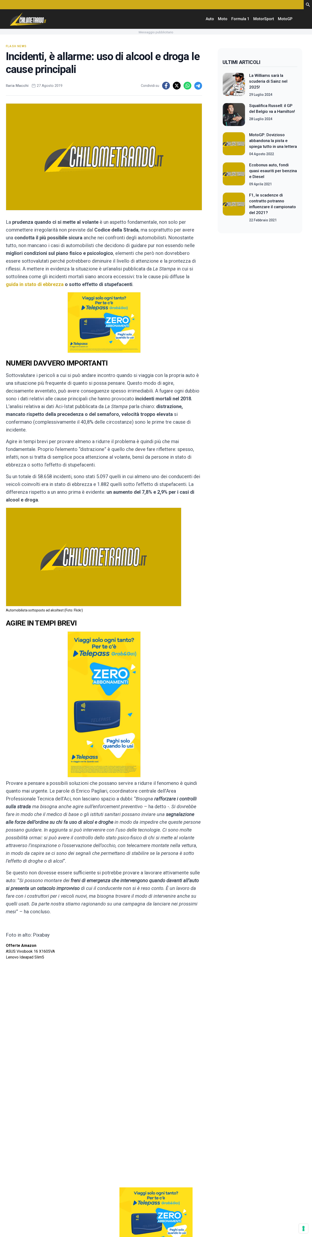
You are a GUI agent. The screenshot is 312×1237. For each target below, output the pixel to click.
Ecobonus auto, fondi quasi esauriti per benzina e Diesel (273, 170)
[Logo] (28, 19)
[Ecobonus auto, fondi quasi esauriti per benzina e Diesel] (234, 174)
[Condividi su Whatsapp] (187, 86)
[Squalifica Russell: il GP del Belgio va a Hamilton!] (234, 114)
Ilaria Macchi (17, 85)
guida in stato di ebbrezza (35, 284)
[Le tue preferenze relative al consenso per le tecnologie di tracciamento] (303, 1228)
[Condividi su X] (177, 86)
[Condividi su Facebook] (166, 86)
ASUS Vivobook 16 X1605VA (30, 951)
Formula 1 (240, 19)
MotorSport (263, 19)
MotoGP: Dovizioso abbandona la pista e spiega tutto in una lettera (273, 140)
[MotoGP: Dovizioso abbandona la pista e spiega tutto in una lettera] (234, 144)
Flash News (16, 46)
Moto (222, 19)
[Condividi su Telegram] (198, 86)
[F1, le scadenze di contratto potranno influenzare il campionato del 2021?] (234, 207)
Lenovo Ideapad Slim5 (25, 957)
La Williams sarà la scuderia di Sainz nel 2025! (268, 81)
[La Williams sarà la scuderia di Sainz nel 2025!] (234, 85)
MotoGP (285, 19)
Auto (210, 19)
